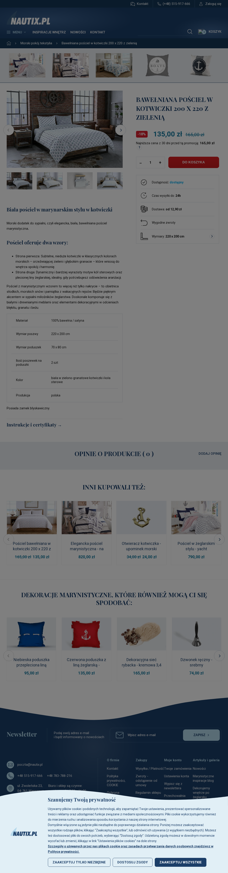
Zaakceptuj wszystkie (180, 862)
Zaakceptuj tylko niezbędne (79, 862)
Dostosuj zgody (132, 862)
